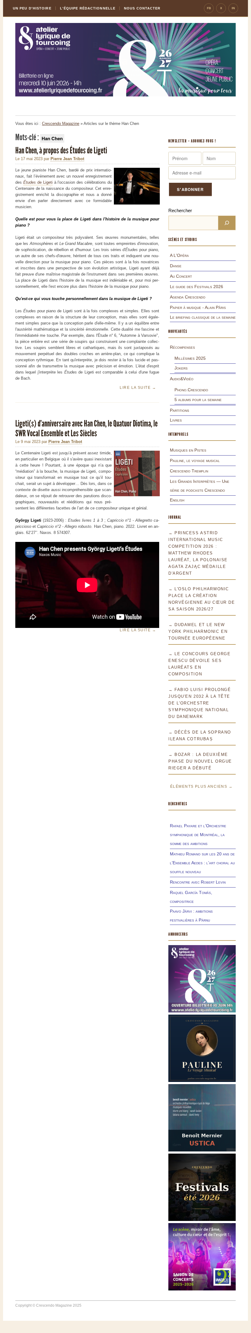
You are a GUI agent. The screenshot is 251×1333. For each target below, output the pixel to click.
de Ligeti (38, 182)
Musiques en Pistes (188, 450)
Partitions (179, 410)
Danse (176, 265)
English (177, 500)
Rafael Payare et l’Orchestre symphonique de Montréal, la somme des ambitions (198, 834)
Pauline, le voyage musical (195, 460)
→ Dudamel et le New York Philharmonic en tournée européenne (197, 631)
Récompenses (182, 347)
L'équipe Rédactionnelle (87, 8)
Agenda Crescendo (187, 297)
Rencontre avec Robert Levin (198, 882)
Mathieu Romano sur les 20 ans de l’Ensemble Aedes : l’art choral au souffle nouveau (202, 862)
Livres (176, 420)
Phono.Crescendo (191, 389)
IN (233, 8)
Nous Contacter (142, 8)
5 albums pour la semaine (198, 399)
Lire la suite (138, 387)
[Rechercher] (226, 223)
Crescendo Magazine (60, 123)
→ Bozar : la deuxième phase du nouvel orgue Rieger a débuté (200, 761)
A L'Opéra (179, 255)
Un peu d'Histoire (32, 8)
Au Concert (181, 276)
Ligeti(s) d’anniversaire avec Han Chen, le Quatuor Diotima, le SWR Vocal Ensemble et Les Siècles (86, 428)
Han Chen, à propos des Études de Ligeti (61, 150)
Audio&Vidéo (181, 378)
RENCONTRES (177, 804)
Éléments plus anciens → (201, 786)
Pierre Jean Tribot (67, 158)
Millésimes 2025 (190, 358)
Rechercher (180, 210)
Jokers (181, 368)
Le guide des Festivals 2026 (196, 286)
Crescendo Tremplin (189, 470)
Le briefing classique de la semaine (203, 317)
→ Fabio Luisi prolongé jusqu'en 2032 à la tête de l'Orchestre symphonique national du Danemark (199, 703)
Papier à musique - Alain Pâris (198, 307)
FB (209, 8)
